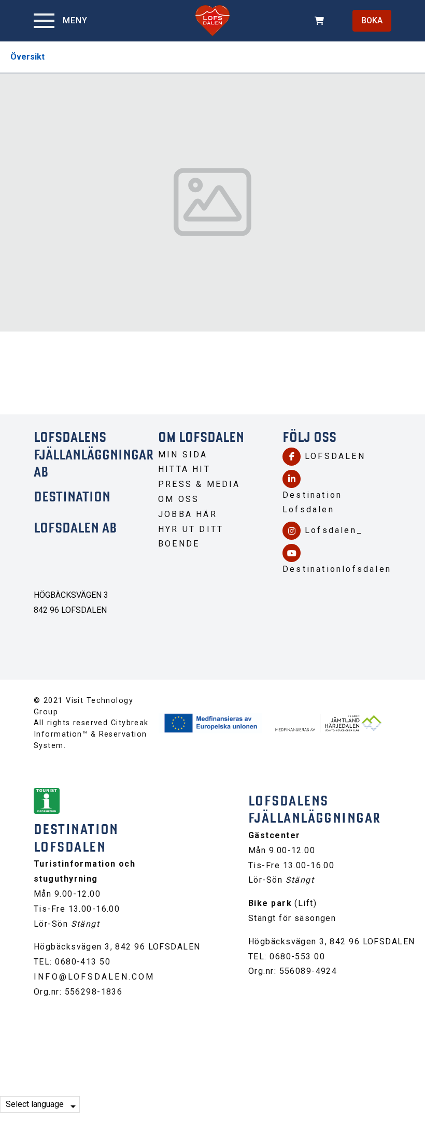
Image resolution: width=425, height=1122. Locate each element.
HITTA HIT (184, 469)
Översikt (27, 57)
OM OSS (178, 499)
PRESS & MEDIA (199, 484)
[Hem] (212, 21)
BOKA (371, 20)
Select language (35, 1104)
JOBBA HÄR (187, 514)
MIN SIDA (183, 454)
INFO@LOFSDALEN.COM (94, 977)
